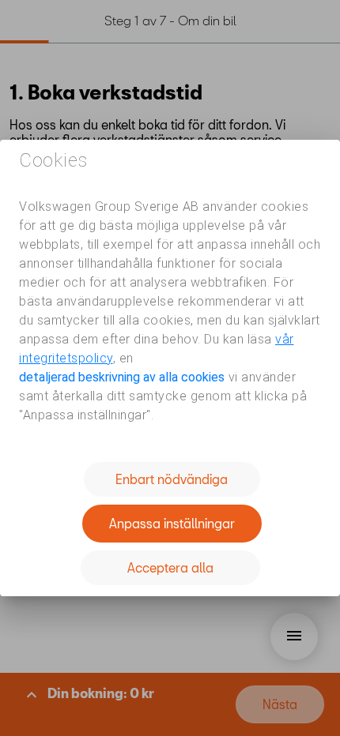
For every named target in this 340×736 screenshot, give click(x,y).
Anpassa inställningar (172, 523)
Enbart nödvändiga (171, 478)
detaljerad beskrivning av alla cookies (122, 377)
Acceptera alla (170, 567)
